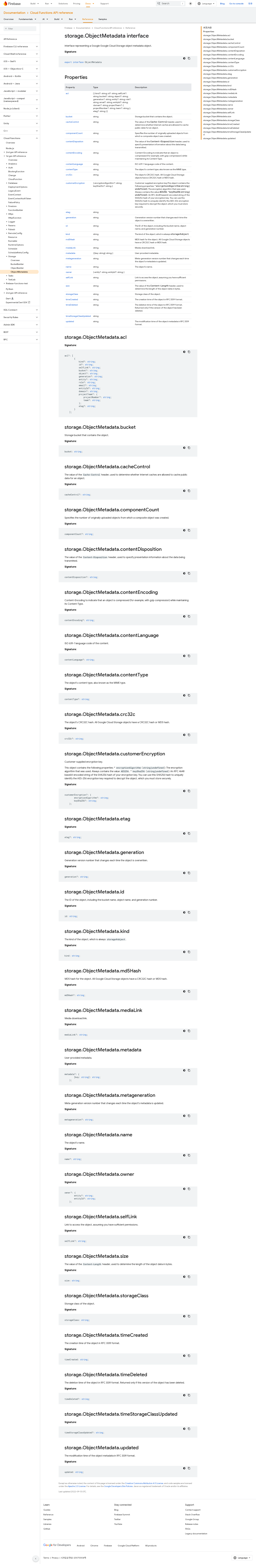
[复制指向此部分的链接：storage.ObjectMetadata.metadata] (144, 1050)
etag (68, 212)
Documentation (14, 13)
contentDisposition (74, 141)
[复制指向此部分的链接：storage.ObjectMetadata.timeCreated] (151, 1335)
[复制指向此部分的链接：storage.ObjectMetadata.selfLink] (140, 1217)
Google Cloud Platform (128, 1545)
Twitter (117, 1519)
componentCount (74, 133)
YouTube (118, 1524)
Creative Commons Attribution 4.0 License (144, 1483)
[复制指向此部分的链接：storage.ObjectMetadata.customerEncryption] (168, 754)
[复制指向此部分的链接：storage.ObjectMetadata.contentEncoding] (161, 592)
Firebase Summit (122, 1514)
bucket (69, 116)
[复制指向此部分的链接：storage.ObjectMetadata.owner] (137, 1174)
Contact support (192, 1509)
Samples (103, 19)
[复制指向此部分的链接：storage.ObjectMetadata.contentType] (151, 675)
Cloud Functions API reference (51, 13)
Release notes (191, 1524)
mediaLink (71, 247)
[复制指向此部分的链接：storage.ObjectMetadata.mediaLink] (145, 1010)
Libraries (47, 1524)
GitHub (46, 1528)
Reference (87, 19)
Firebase (68, 28)
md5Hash (70, 239)
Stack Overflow (192, 1514)
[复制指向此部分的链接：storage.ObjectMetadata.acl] (129, 337)
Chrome (94, 1545)
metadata (70, 253)
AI (44, 19)
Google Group (192, 1519)
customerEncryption (75, 183)
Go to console (236, 3)
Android (80, 1545)
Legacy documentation (196, 1533)
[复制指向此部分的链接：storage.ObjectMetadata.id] (127, 892)
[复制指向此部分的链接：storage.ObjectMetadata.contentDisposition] (165, 549)
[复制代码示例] (189, 58)
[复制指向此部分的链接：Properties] (90, 77)
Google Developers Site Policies (118, 1486)
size (67, 285)
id (67, 225)
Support (104, 3)
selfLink (69, 277)
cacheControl (72, 122)
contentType (71, 169)
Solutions (63, 3)
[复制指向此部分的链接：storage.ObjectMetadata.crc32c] (138, 714)
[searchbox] (20, 28)
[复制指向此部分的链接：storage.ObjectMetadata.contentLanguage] (162, 635)
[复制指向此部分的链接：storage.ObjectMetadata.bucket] (139, 427)
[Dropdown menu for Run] (52, 3)
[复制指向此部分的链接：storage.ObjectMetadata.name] (135, 1135)
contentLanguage (74, 164)
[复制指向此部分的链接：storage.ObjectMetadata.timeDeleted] (150, 1375)
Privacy (55, 1558)
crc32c (69, 174)
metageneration (73, 258)
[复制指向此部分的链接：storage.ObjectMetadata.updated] (141, 1448)
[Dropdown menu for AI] (48, 19)
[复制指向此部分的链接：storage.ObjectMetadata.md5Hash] (144, 971)
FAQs (187, 1528)
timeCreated (72, 299)
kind (68, 234)
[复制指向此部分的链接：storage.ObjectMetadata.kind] (132, 932)
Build (33, 3)
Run (47, 3)
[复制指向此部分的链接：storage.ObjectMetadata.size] (131, 1256)
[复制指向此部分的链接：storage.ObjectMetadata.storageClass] (151, 1296)
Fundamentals (26, 19)
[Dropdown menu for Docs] (94, 3)
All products (150, 1545)
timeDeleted (72, 304)
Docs (88, 3)
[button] (17, 46)
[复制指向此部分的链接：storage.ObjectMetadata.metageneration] (158, 1095)
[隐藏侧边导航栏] (36, 1559)
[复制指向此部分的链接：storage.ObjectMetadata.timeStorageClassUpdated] (180, 1414)
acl (67, 93)
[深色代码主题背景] (184, 58)
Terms (46, 1558)
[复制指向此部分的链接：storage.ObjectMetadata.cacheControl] (153, 467)
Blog (222, 3)
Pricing (76, 3)
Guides (46, 1509)
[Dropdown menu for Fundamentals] (36, 19)
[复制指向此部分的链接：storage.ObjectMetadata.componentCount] (162, 510)
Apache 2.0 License (77, 1486)
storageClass (72, 294)
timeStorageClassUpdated (78, 316)
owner (69, 272)
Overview (8, 19)
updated (70, 321)
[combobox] (170, 3)
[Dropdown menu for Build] (39, 3)
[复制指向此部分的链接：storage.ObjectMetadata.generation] (147, 853)
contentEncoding (74, 152)
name (68, 266)
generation (71, 217)
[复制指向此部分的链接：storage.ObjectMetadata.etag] (133, 819)
